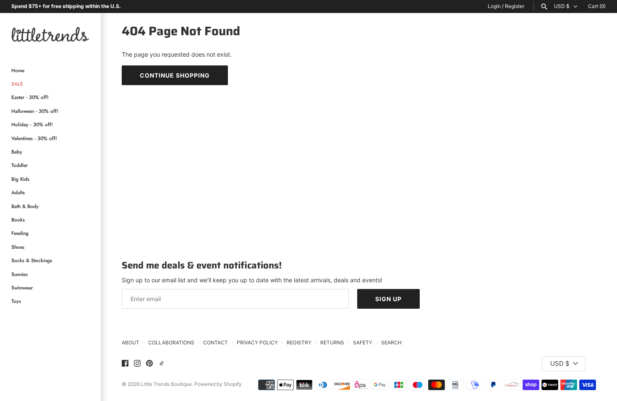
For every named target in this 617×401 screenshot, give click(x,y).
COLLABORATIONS (171, 342)
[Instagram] (137, 363)
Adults (18, 192)
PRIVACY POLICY (257, 342)
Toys (16, 301)
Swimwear (22, 287)
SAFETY (362, 342)
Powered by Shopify (218, 384)
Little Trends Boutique (166, 384)
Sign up (388, 298)
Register (514, 6)
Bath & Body (25, 206)
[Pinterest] (149, 363)
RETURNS (332, 342)
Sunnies (19, 274)
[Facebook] (125, 363)
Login (494, 6)
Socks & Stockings (31, 260)
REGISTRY (299, 342)
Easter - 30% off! (30, 97)
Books (18, 219)
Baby (16, 151)
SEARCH (391, 342)
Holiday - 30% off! (32, 124)
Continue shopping (175, 75)
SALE (17, 83)
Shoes (17, 246)
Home (17, 70)
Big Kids (20, 178)
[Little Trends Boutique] (50, 34)
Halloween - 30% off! (34, 111)
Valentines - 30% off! (34, 138)
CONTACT (215, 342)
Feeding (20, 233)
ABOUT (130, 342)
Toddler (19, 165)
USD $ (562, 6)
